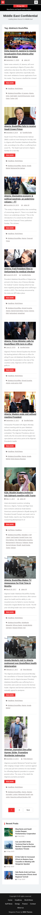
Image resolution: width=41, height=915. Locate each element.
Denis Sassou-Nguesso (18, 459)
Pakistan (25, 542)
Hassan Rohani (17, 628)
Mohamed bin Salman (18, 168)
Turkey (12, 98)
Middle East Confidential (20, 15)
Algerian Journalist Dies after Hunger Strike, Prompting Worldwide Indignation (18, 752)
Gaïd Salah (13, 96)
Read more (10, 83)
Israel (32, 96)
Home (10, 900)
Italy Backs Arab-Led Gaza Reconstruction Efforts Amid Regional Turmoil (26, 874)
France (26, 311)
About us (20, 908)
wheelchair (21, 313)
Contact (33, 904)
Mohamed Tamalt (24, 794)
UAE (16, 98)
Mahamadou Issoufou (25, 540)
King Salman (10, 540)
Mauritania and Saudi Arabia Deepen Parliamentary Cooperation (25, 831)
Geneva (31, 311)
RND (7, 313)
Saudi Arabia (26, 545)
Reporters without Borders (19, 797)
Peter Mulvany (27, 669)
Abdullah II (25, 535)
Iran (24, 628)
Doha (7, 96)
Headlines (11, 88)
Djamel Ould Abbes (17, 311)
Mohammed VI (10, 542)
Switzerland (13, 313)
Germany (9, 628)
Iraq (30, 537)
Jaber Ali (27, 60)
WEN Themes (27, 912)
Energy (17, 904)
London (15, 794)
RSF (29, 797)
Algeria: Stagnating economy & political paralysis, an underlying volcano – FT (19, 199)
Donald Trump (23, 537)
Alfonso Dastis (17, 625)
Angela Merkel (27, 625)
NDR (20, 383)
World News (19, 88)
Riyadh (19, 545)
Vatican (13, 548)
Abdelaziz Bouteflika (14, 93)
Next (28, 810)
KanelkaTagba (27, 132)
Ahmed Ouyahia (27, 308)
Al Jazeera (25, 93)
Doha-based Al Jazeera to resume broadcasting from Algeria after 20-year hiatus (20, 54)
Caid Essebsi (15, 537)
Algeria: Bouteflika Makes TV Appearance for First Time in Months (17, 583)
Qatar (8, 98)
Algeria (31, 93)
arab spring (15, 383)
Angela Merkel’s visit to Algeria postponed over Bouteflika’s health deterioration (20, 663)
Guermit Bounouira (24, 96)
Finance (25, 904)
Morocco (19, 542)
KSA (16, 540)
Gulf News (11, 530)
